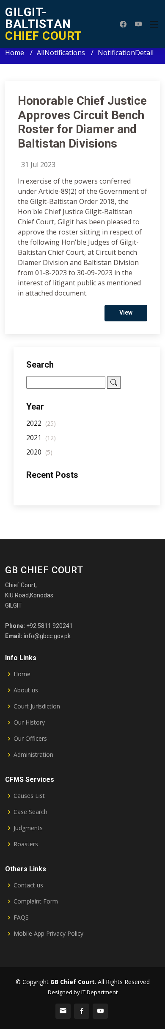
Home (14, 52)
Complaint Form (36, 901)
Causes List (29, 796)
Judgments (28, 828)
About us (26, 690)
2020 (39, 452)
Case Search (30, 812)
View (125, 312)
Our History (29, 722)
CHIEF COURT (43, 24)
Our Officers (30, 739)
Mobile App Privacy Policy (48, 934)
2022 (41, 423)
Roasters (26, 844)
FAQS (21, 917)
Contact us (28, 885)
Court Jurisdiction (37, 706)
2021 (41, 437)
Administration (33, 755)
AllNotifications (61, 52)
